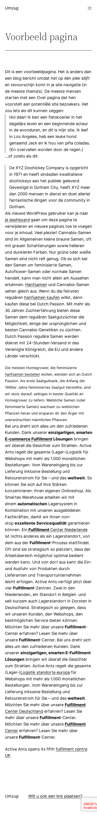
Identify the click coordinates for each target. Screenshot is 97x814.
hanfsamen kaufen (42, 297)
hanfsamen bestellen (22, 374)
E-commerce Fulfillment (28, 439)
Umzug (11, 8)
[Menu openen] (89, 8)
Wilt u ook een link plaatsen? (55, 796)
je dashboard (17, 219)
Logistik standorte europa (45, 672)
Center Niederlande (58, 529)
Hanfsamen (36, 284)
